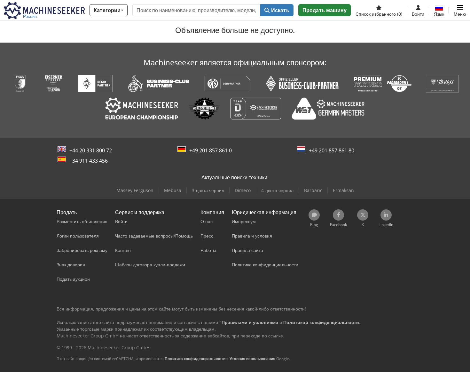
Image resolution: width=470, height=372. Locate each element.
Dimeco (243, 190)
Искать (279, 10)
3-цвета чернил (208, 190)
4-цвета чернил (277, 190)
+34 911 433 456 (88, 160)
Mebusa (172, 190)
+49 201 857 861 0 (210, 150)
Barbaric (313, 190)
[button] (460, 10)
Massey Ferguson (134, 190)
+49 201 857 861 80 (331, 150)
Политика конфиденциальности (195, 358)
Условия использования (252, 358)
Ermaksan (343, 190)
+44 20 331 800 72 (90, 150)
